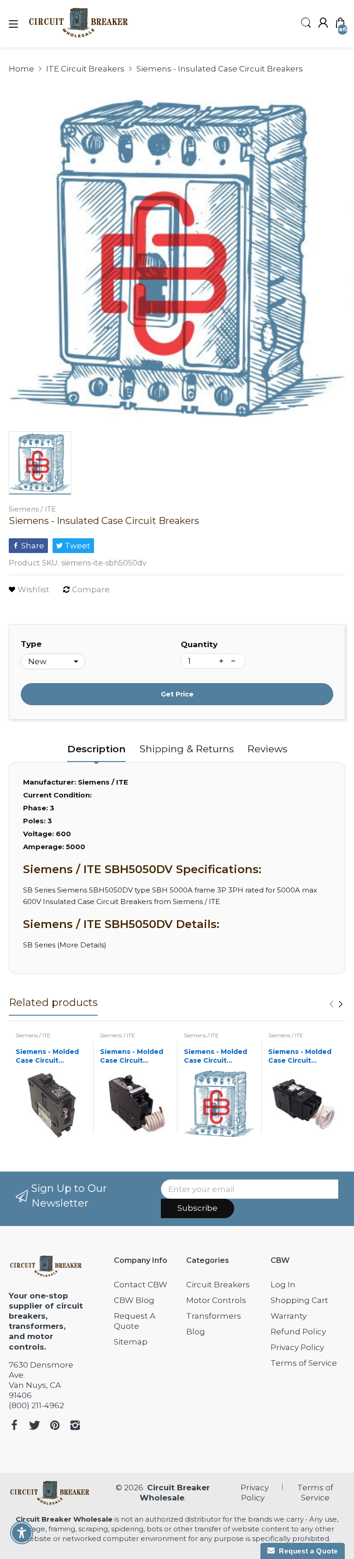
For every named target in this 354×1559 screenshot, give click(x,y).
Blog (195, 1331)
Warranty (289, 1316)
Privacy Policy (297, 1347)
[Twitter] (34, 1426)
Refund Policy (298, 1331)
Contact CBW (140, 1284)
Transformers (213, 1316)
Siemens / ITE (32, 509)
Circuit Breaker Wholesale (64, 1519)
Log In (283, 1284)
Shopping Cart (299, 1300)
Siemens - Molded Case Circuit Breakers (47, 1056)
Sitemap (131, 1341)
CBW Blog (134, 1300)
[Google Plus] (75, 1426)
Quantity (199, 644)
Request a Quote (306, 1551)
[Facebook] (14, 1426)
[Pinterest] (54, 1426)
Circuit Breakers (218, 1284)
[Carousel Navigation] (336, 1004)
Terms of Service (304, 1363)
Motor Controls (216, 1300)
